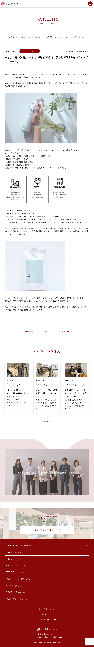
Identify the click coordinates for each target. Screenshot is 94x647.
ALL (47, 331)
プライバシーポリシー (47, 619)
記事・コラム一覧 (17, 37)
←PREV (29, 331)
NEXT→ (64, 331)
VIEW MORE (47, 421)
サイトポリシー (47, 614)
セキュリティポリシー (47, 609)
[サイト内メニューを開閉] (90, 3)
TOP (6, 37)
